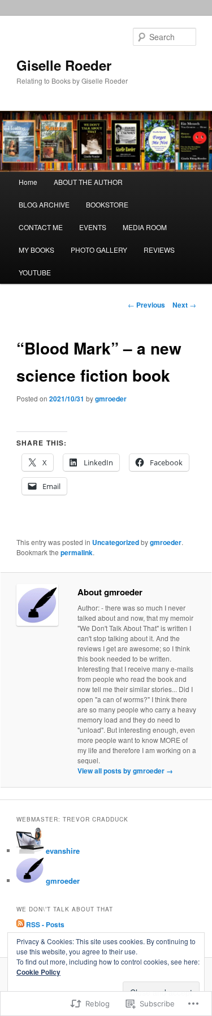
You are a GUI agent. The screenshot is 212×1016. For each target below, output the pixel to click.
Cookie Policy (38, 972)
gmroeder (111, 399)
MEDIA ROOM (145, 227)
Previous (146, 305)
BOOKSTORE (107, 204)
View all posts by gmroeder (125, 771)
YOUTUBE (35, 272)
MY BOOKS (36, 249)
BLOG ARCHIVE (44, 204)
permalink (76, 552)
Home (28, 182)
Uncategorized (115, 542)
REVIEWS (159, 249)
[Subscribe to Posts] (20, 924)
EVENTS (92, 227)
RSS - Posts (45, 924)
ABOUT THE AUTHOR (88, 182)
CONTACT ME (41, 227)
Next (184, 305)
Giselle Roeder (63, 65)
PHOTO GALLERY (99, 249)
